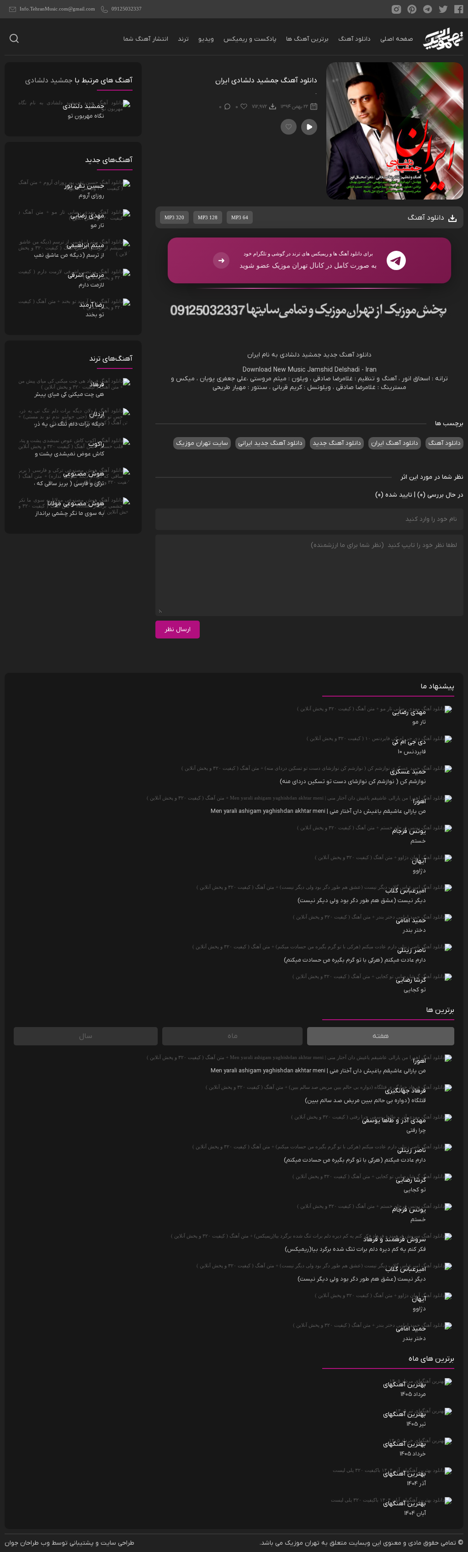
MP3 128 (208, 217)
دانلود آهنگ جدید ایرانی (270, 443)
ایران (253, 355)
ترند (183, 39)
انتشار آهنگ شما (145, 39)
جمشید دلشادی (49, 80)
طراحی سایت (117, 1543)
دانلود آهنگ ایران (394, 443)
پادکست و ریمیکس (250, 39)
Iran (371, 370)
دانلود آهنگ (354, 39)
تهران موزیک (302, 1543)
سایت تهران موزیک (202, 443)
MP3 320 (174, 217)
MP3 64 (239, 217)
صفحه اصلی (396, 39)
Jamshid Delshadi (333, 370)
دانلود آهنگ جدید (347, 355)
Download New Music (274, 370)
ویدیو (206, 39)
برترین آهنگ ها (307, 39)
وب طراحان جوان (27, 1543)
